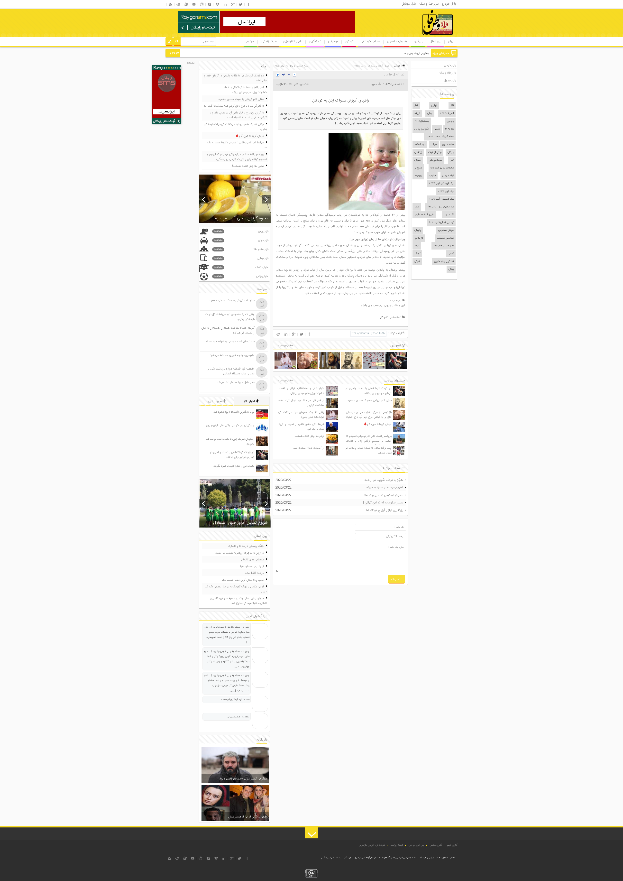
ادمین (374, 84)
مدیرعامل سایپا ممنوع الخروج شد (236, 382)
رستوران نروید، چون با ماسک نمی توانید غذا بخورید (402, 53)
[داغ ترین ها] (169, 42)
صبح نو (418, 168)
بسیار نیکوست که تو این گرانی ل (382, 502)
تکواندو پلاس (421, 129)
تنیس (437, 129)
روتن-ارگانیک (434, 152)
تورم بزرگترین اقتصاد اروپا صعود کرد (233, 411)
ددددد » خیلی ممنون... (238, 717)
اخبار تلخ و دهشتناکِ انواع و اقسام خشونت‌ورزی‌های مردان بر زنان (301, 391)
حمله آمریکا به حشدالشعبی (440, 137)
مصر (416, 207)
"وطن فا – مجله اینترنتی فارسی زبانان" (409, 858)
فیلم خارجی (448, 176)
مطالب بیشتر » (285, 346)
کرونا (416, 246)
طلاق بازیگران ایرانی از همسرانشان (247, 816)
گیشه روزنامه (396, 845)
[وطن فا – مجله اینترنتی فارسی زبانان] (421, 36)
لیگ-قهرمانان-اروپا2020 (441, 183)
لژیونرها (418, 176)
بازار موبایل (450, 80)
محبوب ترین (215, 401)
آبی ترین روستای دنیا (252, 566)
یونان (451, 269)
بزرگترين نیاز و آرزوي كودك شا (384, 510)
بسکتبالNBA (421, 121)
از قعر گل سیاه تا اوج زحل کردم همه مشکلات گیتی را (234, 105)
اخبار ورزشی (241, 276)
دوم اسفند (419, 144)
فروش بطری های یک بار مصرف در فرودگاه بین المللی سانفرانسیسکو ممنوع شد (238, 601)
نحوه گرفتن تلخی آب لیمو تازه (241, 218)
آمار (416, 105)
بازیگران (418, 41)
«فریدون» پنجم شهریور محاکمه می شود (232, 355)
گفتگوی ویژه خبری (444, 261)
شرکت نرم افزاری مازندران (372, 845)
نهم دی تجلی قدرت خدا (441, 222)
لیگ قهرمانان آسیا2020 (441, 199)
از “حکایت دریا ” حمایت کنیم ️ (308, 448)
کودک (417, 253)
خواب (434, 144)
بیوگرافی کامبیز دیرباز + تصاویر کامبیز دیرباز (243, 778)
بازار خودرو (450, 65)
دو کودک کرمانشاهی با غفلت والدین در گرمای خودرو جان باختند (369, 391)
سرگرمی (249, 41)
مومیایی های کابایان (252, 559)
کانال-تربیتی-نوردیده (443, 246)
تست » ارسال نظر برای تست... (234, 700)
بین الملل (435, 41)
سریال (417, 160)
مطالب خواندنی (370, 41)
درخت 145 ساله (254, 573)
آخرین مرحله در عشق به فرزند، (384, 487)
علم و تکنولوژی (292, 41)
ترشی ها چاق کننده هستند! (309, 436)
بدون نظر (299, 84)
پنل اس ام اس (416, 845)
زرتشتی (418, 152)
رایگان (451, 152)
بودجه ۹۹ (449, 129)
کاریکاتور (418, 238)
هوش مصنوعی (446, 230)
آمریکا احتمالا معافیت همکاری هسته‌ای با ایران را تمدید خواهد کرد (228, 330)
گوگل (417, 261)
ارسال (396, 74)
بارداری (450, 121)
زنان (452, 160)
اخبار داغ (250, 401)
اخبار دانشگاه (241, 267)
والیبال (417, 230)
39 (452, 105)
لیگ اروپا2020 (446, 191)
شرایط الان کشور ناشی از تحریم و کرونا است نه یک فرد (237, 145)
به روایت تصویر (397, 41)
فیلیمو (432, 176)
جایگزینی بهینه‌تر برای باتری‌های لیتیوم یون (230, 425)
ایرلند (417, 113)
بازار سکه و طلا (241, 249)
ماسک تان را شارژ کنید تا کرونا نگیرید (233, 466)
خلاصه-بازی (448, 144)
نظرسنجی (449, 215)
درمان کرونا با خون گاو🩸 (378, 424)
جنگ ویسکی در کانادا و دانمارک (246, 546)
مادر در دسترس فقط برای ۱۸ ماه (383, 495)
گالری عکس (436, 845)
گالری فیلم (452, 845)
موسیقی (333, 41)
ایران (451, 41)
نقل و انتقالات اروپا (424, 215)
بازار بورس (241, 231)
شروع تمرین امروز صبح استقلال (240, 522)
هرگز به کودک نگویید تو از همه (383, 480)
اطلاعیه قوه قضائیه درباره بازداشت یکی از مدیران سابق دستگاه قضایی (231, 371)
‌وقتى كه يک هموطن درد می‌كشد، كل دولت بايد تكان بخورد (301, 414)
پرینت (385, 74)
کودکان (349, 41)
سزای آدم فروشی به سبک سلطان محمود (370, 400)
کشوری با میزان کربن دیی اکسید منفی (242, 579)
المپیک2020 (447, 113)
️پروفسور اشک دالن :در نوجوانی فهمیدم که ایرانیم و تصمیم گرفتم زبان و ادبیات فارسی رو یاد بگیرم (369, 441)
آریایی (434, 105)
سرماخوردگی (435, 160)
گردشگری (315, 41)
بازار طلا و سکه (447, 72)
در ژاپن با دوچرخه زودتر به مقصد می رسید (239, 552)
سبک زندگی (268, 41)
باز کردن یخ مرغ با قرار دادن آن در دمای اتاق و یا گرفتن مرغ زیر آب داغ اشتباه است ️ (369, 417)
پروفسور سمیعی (445, 238)
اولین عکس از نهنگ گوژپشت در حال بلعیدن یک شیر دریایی (235, 589)
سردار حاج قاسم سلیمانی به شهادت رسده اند (230, 341)
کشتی (451, 253)
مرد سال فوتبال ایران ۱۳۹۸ (440, 207)
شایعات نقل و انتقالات (442, 168)
